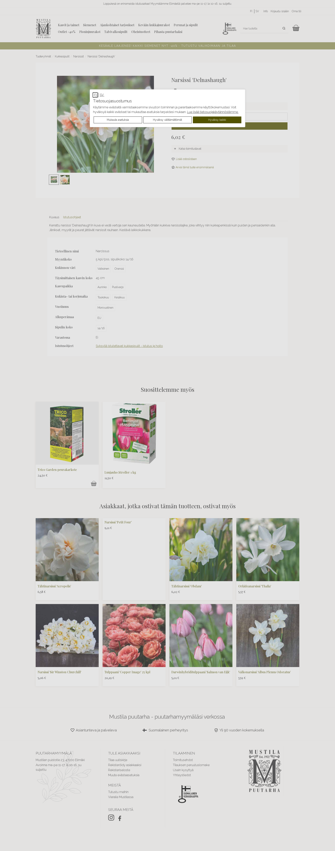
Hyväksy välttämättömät (167, 119)
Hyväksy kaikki (217, 119)
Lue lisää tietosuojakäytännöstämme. (212, 112)
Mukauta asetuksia (118, 119)
